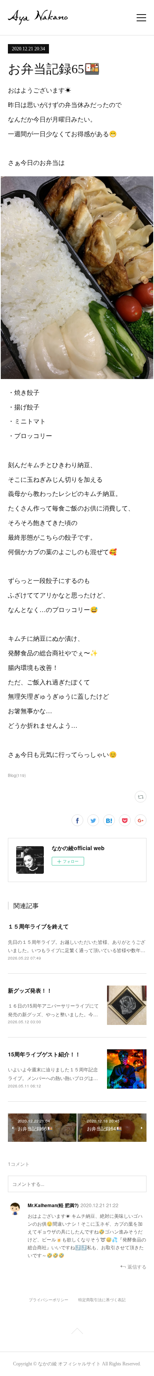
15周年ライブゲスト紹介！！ (44, 1054)
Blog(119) (17, 775)
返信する (137, 1266)
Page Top (77, 1332)
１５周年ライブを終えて (38, 926)
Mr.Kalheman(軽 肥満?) (53, 1205)
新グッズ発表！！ (30, 990)
